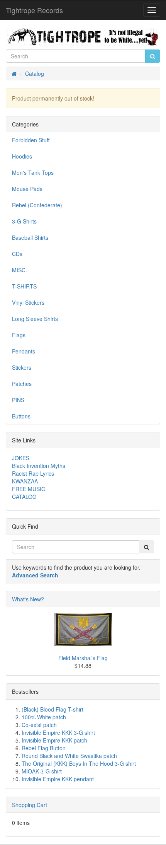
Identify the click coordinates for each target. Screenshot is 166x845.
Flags (18, 335)
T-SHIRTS (24, 286)
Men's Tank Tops (33, 172)
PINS (18, 400)
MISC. (19, 270)
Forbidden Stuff (30, 140)
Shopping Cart (29, 805)
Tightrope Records (34, 10)
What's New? (28, 599)
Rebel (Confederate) (37, 205)
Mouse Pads (27, 189)
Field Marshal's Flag (83, 658)
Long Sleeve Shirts (35, 319)
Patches (22, 384)
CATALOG (24, 496)
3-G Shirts (24, 221)
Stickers (21, 367)
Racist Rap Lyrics (33, 473)
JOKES (20, 458)
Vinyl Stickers (28, 302)
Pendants (23, 351)
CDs (17, 254)
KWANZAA (25, 481)
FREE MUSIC (28, 489)
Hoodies (22, 156)
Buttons (21, 416)
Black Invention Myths (38, 465)
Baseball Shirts (30, 237)
